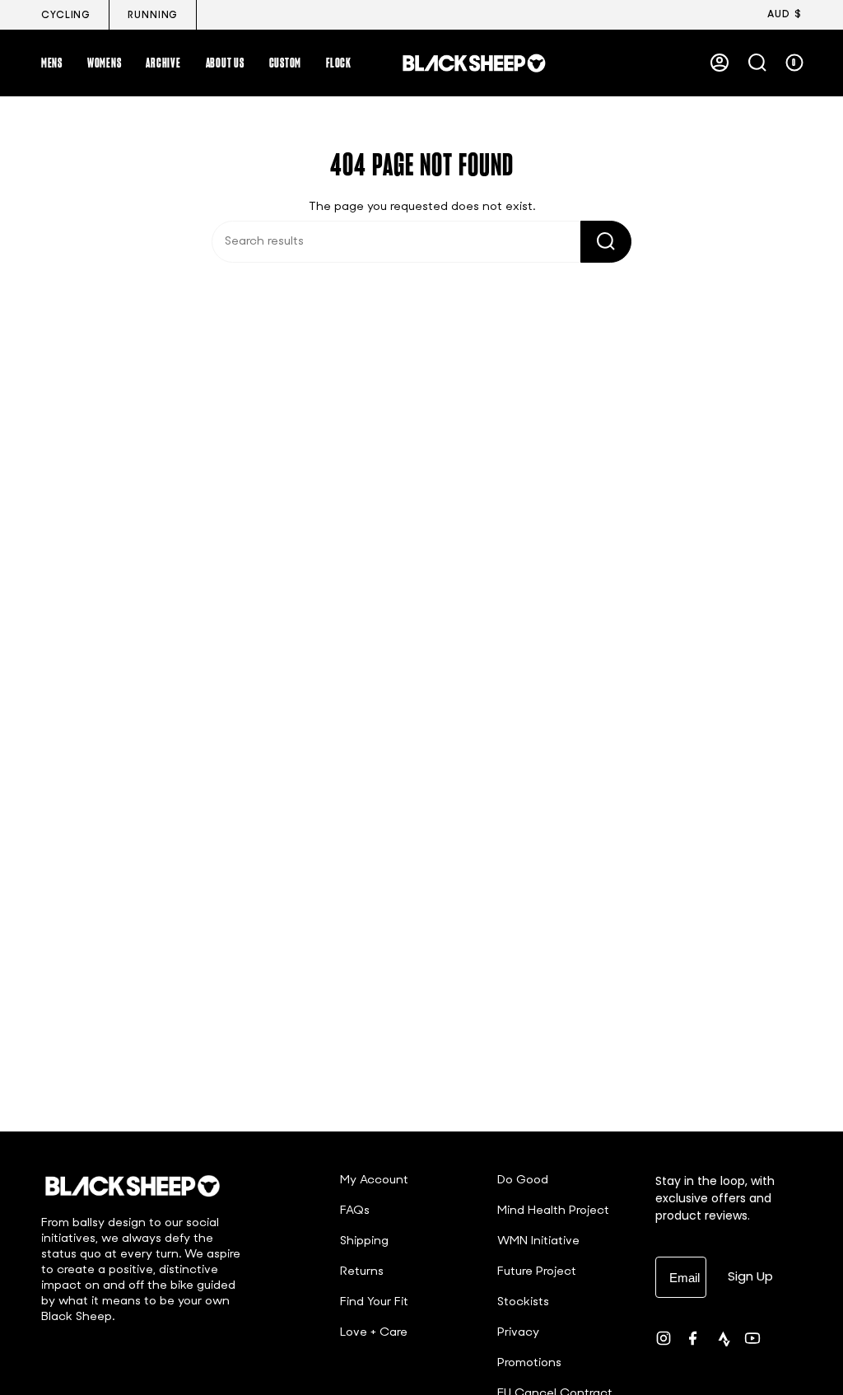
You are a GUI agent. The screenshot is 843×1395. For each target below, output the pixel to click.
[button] (52, 62)
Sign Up (750, 1276)
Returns (362, 1272)
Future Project (536, 1272)
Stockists (523, 1302)
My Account (374, 1180)
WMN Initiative (538, 1241)
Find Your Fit (374, 1302)
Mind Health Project (553, 1211)
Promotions (529, 1363)
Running (153, 16)
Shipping (364, 1241)
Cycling (66, 16)
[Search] (605, 242)
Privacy (518, 1333)
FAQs (355, 1211)
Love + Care (374, 1333)
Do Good (522, 1180)
